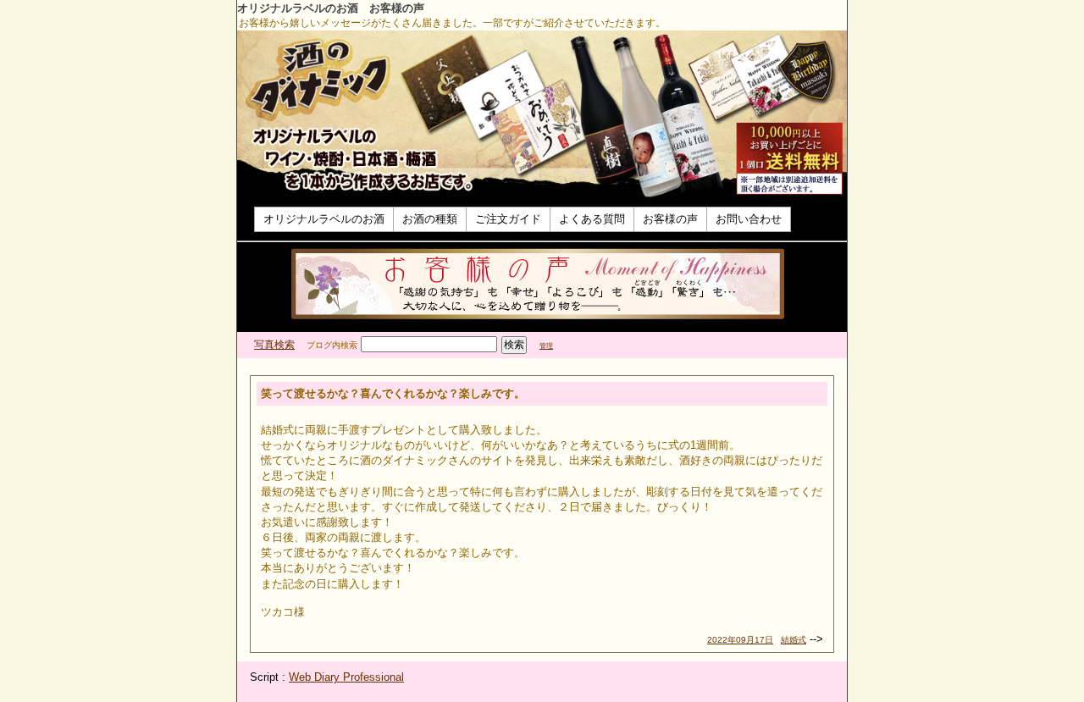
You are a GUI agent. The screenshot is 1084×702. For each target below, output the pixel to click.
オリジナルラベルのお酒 (323, 219)
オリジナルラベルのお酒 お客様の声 (330, 8)
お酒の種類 (429, 219)
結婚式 (793, 639)
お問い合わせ (749, 219)
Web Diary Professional (346, 677)
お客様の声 (670, 219)
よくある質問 (592, 219)
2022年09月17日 (740, 639)
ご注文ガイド (508, 219)
